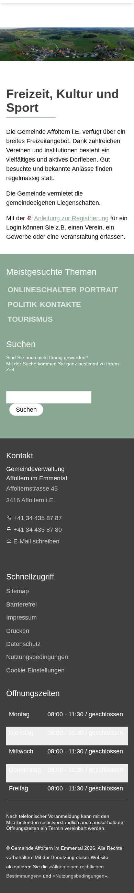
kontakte (60, 304)
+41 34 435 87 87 (37, 518)
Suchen (26, 409)
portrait (98, 289)
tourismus (30, 319)
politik (22, 304)
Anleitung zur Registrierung (71, 218)
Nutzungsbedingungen (79, 876)
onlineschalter (42, 289)
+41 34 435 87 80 (37, 529)
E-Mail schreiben (36, 541)
